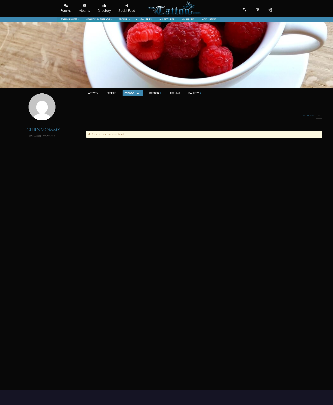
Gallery (195, 93)
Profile (111, 93)
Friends (131, 93)
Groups (155, 93)
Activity (93, 93)
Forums (175, 93)
